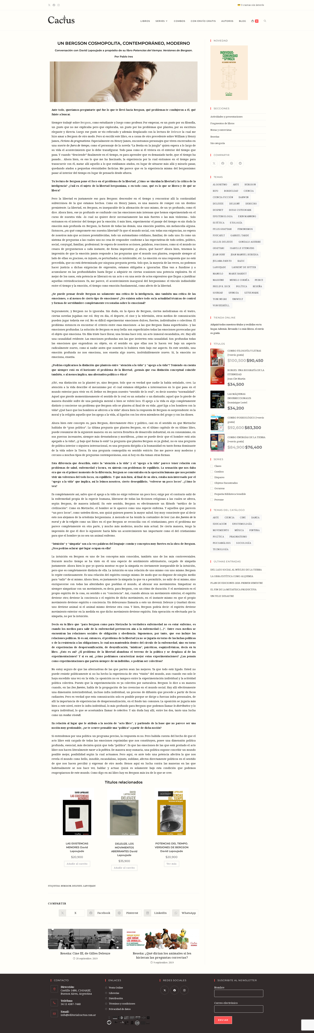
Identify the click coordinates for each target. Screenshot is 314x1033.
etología (236, 222)
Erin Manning (247, 216)
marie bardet (238, 273)
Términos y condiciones (122, 1003)
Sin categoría (217, 143)
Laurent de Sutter (244, 267)
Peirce (259, 280)
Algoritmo (220, 184)
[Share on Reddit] (240, 163)
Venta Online (116, 987)
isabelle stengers (242, 248)
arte (236, 184)
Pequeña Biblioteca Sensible (230, 494)
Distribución (116, 998)
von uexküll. (221, 305)
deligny (234, 203)
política (241, 286)
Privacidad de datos (120, 1009)
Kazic (241, 260)
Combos (219, 471)
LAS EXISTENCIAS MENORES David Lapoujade (77, 847)
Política (218, 536)
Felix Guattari (222, 229)
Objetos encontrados (226, 482)
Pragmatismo (238, 536)
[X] (50, 5)
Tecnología (220, 549)
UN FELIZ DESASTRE (222, 596)
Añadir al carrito (77, 863)
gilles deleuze (223, 241)
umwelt (237, 299)
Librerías (114, 993)
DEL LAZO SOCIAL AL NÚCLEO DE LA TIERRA (236, 569)
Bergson (85, 122)
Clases (217, 466)
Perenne (219, 499)
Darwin (243, 197)
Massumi (218, 280)
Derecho (251, 203)
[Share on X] (214, 163)
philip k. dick (221, 286)
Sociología (243, 543)
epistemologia (222, 216)
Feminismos (245, 229)
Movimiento (221, 530)
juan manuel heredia (244, 254)
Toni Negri (220, 299)
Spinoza (234, 292)
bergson (66, 885)
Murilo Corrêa (239, 280)
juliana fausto (222, 260)
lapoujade (89, 885)
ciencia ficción (223, 197)
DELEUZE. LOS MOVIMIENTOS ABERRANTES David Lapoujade (124, 849)
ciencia (248, 190)
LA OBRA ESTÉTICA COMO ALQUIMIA (231, 576)
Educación (220, 523)
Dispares (219, 477)
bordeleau (231, 190)
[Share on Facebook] (222, 163)
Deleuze (176, 131)
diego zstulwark (240, 210)
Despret (218, 210)
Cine (243, 517)
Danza (255, 517)
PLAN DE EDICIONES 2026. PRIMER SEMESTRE (236, 583)
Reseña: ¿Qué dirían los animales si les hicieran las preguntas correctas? (162, 955)
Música (239, 530)
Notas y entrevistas (221, 129)
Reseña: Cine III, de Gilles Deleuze (85, 953)
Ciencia (229, 517)
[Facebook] (54, 5)
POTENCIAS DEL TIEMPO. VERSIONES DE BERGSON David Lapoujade (171, 847)
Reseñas (214, 136)
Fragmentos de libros (222, 123)
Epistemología (242, 523)
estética (218, 222)
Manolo (218, 273)
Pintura (254, 530)
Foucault (219, 235)
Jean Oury (219, 254)
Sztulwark (251, 292)
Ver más (172, 863)
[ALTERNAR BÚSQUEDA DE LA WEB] (265, 21)
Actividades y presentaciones (226, 116)
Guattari (218, 248)
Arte (216, 517)
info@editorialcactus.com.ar (78, 1015)
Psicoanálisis (222, 543)
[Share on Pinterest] (231, 163)
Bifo (215, 190)
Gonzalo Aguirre (250, 241)
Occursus (219, 488)
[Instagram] (58, 5)
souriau (218, 292)
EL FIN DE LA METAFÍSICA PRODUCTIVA (233, 589)
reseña (257, 286)
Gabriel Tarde (239, 235)
